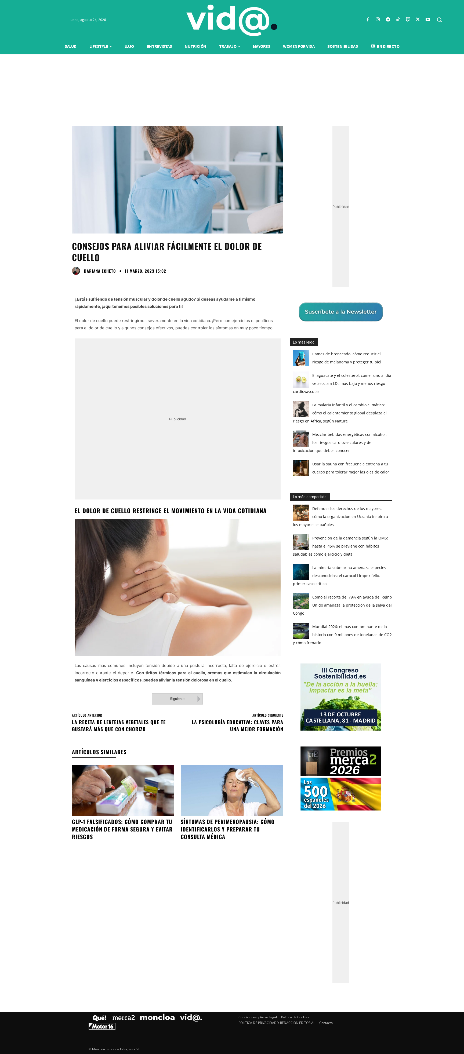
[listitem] (232, 514)
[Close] (325, 441)
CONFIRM (195, 605)
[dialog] (232, 527)
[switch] (299, 525)
